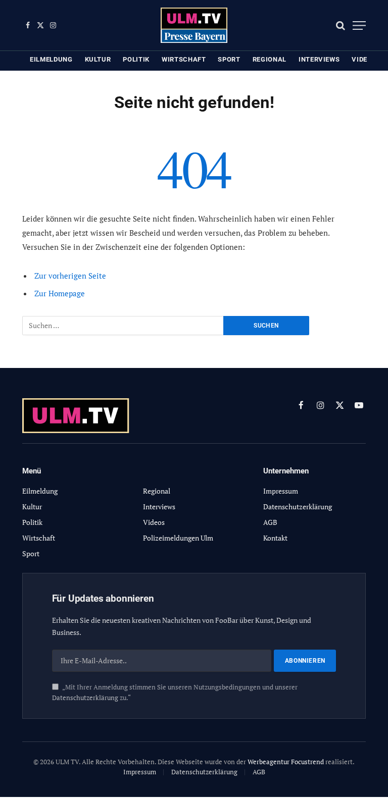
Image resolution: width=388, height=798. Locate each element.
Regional (269, 59)
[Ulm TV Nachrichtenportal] (194, 25)
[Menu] (359, 25)
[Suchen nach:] (123, 325)
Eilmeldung (51, 59)
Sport (229, 59)
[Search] (340, 25)
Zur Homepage (59, 293)
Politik (136, 59)
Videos (364, 59)
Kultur (98, 59)
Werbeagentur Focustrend (286, 761)
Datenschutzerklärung (85, 698)
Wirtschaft (184, 59)
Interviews (319, 59)
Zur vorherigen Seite (70, 276)
